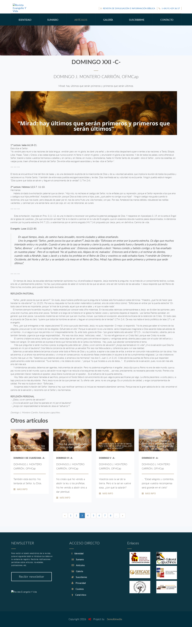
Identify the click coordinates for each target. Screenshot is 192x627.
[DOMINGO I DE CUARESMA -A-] (29, 440)
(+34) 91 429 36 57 (171, 8)
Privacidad (80, 582)
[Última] (122, 515)
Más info (22, 489)
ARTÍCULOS (80, 19)
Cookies (79, 588)
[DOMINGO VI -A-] (72, 440)
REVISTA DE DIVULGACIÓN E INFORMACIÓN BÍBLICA (129, 8)
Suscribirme (81, 577)
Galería (79, 571)
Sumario (79, 559)
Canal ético (80, 594)
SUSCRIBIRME (136, 19)
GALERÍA (108, 19)
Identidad (78, 553)
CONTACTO (166, 19)
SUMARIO (52, 19)
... (116, 515)
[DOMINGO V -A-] (115, 440)
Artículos (80, 565)
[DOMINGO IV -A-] (158, 440)
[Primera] (65, 515)
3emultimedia (114, 619)
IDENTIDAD (25, 19)
